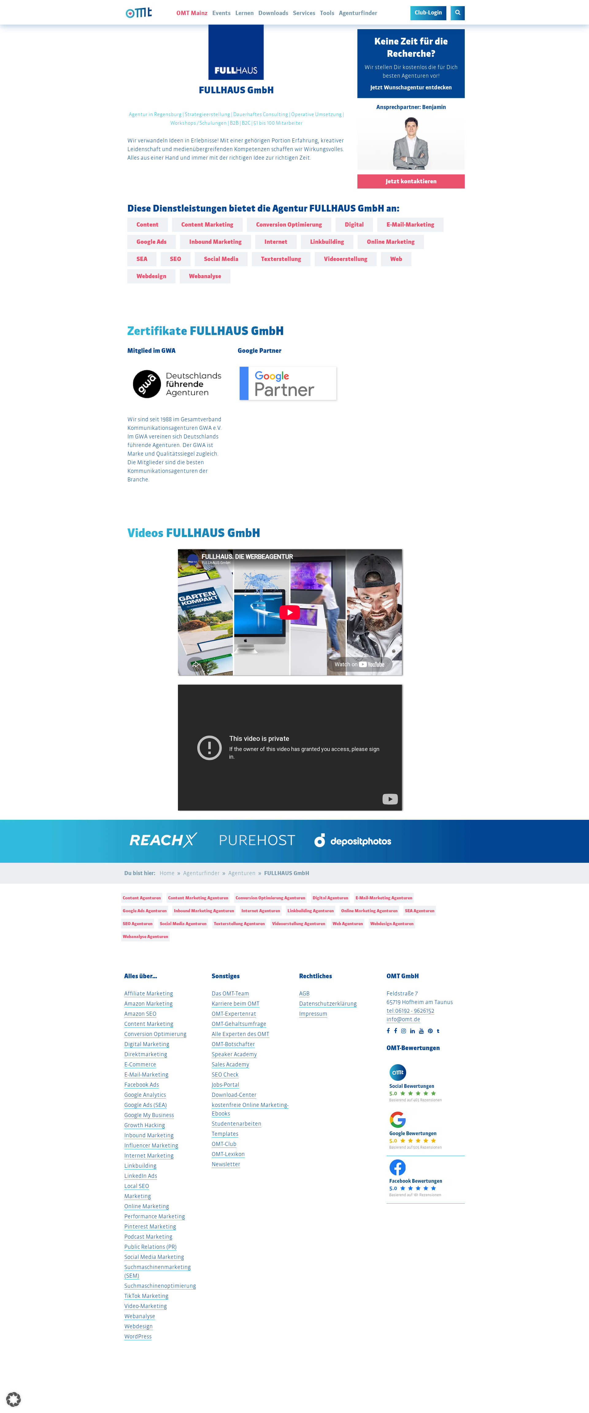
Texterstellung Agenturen (239, 923)
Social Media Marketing (154, 1256)
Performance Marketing (154, 1216)
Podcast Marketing (148, 1236)
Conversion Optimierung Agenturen (270, 898)
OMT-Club (224, 1143)
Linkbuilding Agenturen (310, 910)
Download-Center (234, 1094)
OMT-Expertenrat (234, 1013)
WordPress (138, 1336)
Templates (225, 1133)
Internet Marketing (149, 1155)
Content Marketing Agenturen (198, 898)
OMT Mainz (192, 13)
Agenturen (242, 873)
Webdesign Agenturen (392, 923)
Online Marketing (146, 1206)
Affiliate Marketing (148, 993)
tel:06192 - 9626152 (410, 1010)
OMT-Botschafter (233, 1044)
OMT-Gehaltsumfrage (239, 1023)
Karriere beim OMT (236, 1003)
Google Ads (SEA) (145, 1104)
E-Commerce (140, 1064)
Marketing (137, 1196)
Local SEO (136, 1185)
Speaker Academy (234, 1054)
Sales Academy (230, 1064)
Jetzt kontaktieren (411, 181)
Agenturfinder (358, 13)
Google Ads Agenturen (145, 910)
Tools (327, 13)
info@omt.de (403, 1019)
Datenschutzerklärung (328, 1003)
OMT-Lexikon (228, 1154)
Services (304, 13)
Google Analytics (145, 1094)
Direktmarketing (145, 1054)
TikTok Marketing (146, 1295)
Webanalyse (139, 1316)
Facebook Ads (141, 1084)
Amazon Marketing (148, 1003)
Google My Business (149, 1115)
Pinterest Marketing (150, 1226)
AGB (304, 993)
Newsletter (226, 1164)
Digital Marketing (146, 1044)
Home (167, 873)
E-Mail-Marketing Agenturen (384, 898)
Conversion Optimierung (155, 1033)
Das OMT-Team (230, 993)
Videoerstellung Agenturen (298, 923)
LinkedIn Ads (140, 1175)
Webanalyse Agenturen (145, 936)
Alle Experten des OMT (240, 1033)
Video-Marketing (145, 1306)
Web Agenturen (348, 923)
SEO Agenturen (137, 923)
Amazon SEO (140, 1013)
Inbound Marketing (149, 1135)
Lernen (244, 13)
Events (221, 13)
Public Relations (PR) (150, 1246)
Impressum (313, 1013)
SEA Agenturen (419, 910)
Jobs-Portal (225, 1084)
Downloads (273, 13)
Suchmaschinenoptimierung (160, 1285)
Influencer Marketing (151, 1145)
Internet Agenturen (260, 910)
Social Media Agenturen (183, 923)
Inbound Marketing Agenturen (204, 910)
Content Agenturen (142, 898)
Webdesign (138, 1326)
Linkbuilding (140, 1165)
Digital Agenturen (330, 898)
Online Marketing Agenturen (369, 910)
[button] (13, 1399)
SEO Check (225, 1074)
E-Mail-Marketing (146, 1074)
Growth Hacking (144, 1125)
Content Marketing (148, 1023)
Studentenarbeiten (236, 1123)
